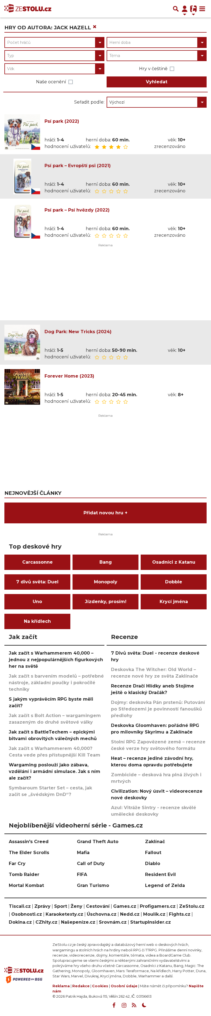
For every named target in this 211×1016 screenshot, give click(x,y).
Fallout (153, 852)
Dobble (173, 581)
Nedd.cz (130, 914)
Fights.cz (179, 914)
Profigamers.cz (158, 906)
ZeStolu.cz (191, 906)
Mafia (83, 852)
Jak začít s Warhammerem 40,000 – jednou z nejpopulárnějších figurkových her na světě (56, 659)
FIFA (82, 874)
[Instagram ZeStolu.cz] (124, 1005)
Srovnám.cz (113, 922)
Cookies (100, 986)
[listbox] (157, 102)
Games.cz (124, 906)
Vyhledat (156, 81)
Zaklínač (155, 841)
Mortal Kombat (26, 885)
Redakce (81, 986)
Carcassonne (37, 562)
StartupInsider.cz (150, 922)
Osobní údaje (124, 986)
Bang (105, 562)
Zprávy (42, 906)
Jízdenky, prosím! (105, 601)
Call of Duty (91, 863)
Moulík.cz (154, 914)
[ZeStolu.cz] (27, 8)
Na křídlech (37, 621)
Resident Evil (160, 874)
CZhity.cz (46, 922)
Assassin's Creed (29, 841)
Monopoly (105, 581)
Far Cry (17, 863)
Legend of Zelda (165, 885)
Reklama (61, 986)
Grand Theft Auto (97, 841)
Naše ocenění (51, 81)
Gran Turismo (93, 885)
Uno (37, 601)
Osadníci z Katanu (173, 562)
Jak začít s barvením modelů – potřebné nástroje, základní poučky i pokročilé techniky (56, 682)
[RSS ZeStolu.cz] (134, 1005)
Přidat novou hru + (105, 512)
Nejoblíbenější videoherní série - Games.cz (76, 825)
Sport (60, 906)
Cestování (98, 906)
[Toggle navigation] (202, 8)
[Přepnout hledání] (175, 8)
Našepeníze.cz (78, 922)
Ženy (76, 906)
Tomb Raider (24, 874)
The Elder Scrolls (29, 852)
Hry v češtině (153, 68)
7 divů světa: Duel (37, 581)
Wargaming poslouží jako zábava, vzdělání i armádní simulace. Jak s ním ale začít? (54, 771)
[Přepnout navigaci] (184, 8)
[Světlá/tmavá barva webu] (144, 1005)
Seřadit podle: (89, 102)
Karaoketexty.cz (64, 914)
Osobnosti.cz (26, 914)
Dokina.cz (20, 922)
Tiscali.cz (20, 906)
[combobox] (54, 42)
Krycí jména (174, 601)
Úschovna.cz (101, 914)
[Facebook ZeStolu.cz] (114, 1005)
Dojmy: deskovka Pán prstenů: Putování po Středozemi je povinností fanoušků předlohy (158, 709)
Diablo (152, 863)
